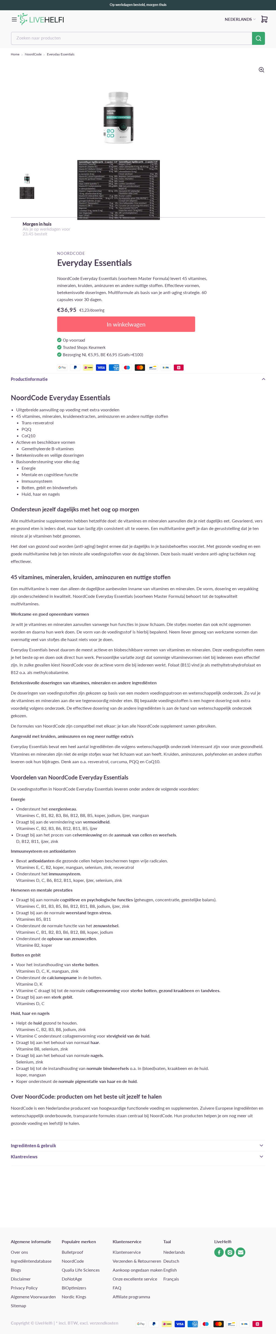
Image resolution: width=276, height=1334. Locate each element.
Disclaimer (21, 1278)
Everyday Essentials (60, 54)
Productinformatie (29, 379)
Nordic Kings (74, 1296)
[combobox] (138, 38)
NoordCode (33, 54)
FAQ (117, 1287)
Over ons (19, 1252)
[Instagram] (229, 1252)
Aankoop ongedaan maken (138, 1269)
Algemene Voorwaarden (33, 1296)
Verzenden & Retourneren (137, 1260)
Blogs (16, 1269)
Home (15, 54)
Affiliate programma (131, 1296)
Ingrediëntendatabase (31, 1260)
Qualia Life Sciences (81, 1269)
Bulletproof (72, 1252)
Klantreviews (24, 1156)
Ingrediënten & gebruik (33, 1145)
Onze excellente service (135, 1278)
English (170, 1269)
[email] (240, 1252)
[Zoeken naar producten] (258, 38)
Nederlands (174, 1252)
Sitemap (18, 1305)
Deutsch (171, 1260)
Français (171, 1278)
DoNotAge (72, 1278)
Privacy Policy (24, 1287)
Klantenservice (127, 1252)
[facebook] (219, 1252)
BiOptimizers (74, 1287)
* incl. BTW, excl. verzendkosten (87, 1322)
